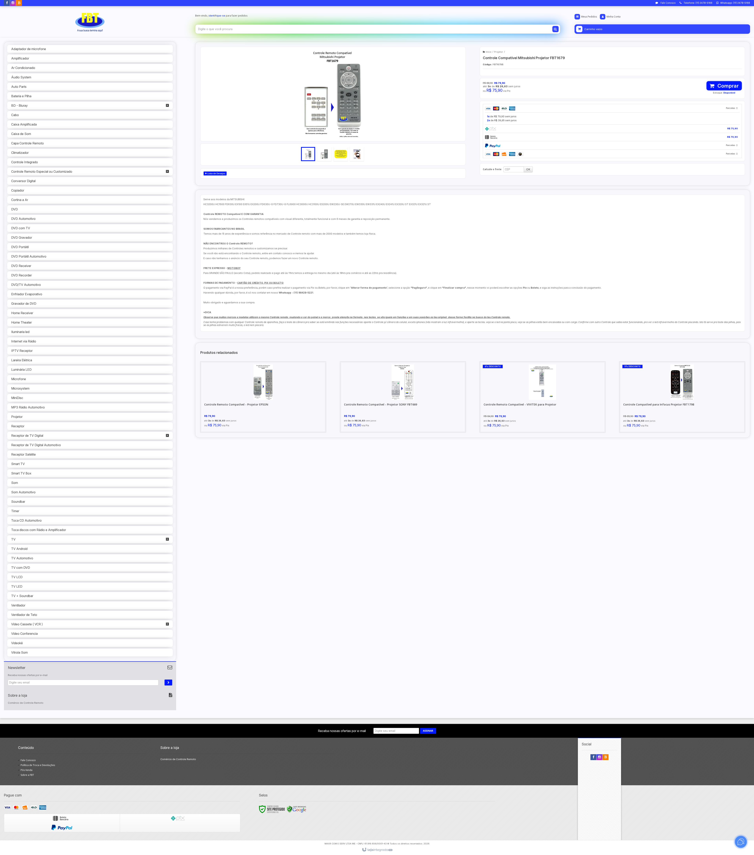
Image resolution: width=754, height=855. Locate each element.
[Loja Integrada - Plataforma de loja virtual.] (377, 850)
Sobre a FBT (27, 775)
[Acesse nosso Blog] (19, 3)
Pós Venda (26, 770)
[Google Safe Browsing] (296, 809)
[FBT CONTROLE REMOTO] (90, 21)
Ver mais (265, 412)
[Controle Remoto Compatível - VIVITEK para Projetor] (542, 397)
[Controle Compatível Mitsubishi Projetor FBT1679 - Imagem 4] (357, 154)
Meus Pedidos (589, 16)
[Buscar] (555, 29)
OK (528, 169)
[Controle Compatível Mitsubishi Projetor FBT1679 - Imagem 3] (341, 154)
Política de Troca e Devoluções (38, 765)
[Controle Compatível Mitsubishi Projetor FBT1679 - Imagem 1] (308, 154)
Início (488, 51)
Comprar (727, 86)
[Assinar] (168, 682)
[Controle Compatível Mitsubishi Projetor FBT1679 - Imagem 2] (324, 154)
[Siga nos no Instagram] (13, 3)
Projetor (498, 51)
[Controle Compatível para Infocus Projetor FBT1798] (682, 397)
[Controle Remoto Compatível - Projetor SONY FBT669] (403, 396)
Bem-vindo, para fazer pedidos (221, 15)
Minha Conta (613, 16)
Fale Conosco (668, 3)
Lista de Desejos (216, 173)
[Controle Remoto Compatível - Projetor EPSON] (263, 396)
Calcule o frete (492, 169)
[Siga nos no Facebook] (7, 3)
